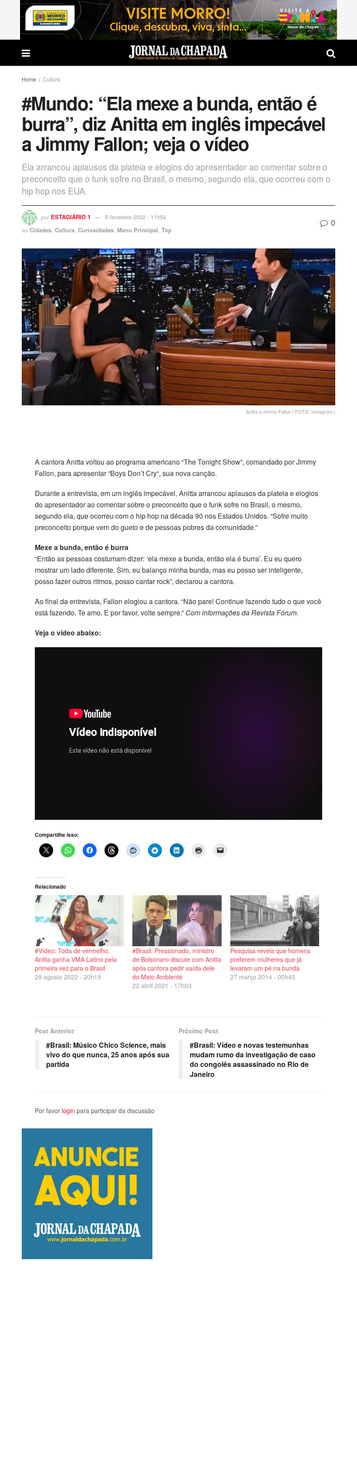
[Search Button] (331, 53)
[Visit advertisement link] (178, 20)
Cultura (52, 79)
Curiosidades (96, 230)
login (68, 1110)
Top (167, 230)
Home (29, 79)
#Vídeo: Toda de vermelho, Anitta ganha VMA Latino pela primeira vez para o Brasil (76, 959)
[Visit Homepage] (178, 52)
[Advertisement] (178, 1366)
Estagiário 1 (71, 217)
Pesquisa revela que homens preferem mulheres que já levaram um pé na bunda (270, 959)
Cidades (40, 230)
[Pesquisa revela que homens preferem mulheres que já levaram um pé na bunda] (274, 920)
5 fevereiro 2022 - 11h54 (135, 217)
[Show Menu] (26, 53)
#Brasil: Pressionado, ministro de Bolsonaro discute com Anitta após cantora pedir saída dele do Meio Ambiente (176, 963)
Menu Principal (137, 230)
